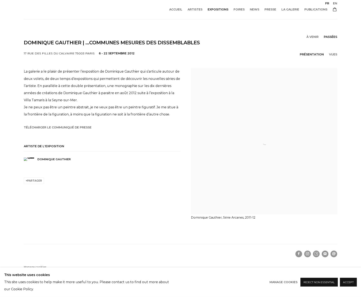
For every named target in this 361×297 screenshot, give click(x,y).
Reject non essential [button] (319, 282)
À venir (312, 36)
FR (327, 3)
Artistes (195, 9)
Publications (315, 9)
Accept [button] (348, 282)
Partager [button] (34, 180)
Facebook (298, 254)
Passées (330, 36)
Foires (239, 9)
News (254, 9)
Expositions (218, 9)
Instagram (307, 254)
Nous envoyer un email (333, 254)
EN (335, 3)
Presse (270, 9)
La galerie (290, 9)
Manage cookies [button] (35, 267)
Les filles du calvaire (70, 9)
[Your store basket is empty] (334, 10)
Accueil (175, 9)
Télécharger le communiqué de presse (58, 127)
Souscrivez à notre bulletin (325, 254)
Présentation (312, 54)
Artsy (316, 254)
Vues (333, 54)
